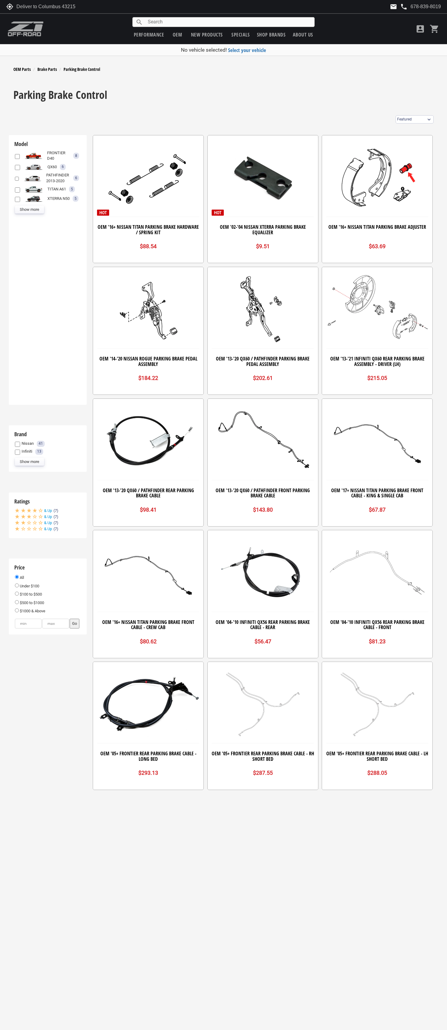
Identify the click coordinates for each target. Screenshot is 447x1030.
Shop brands (271, 34)
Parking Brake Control (82, 69)
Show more (29, 209)
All (21, 577)
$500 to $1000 (31, 602)
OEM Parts (22, 69)
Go (74, 623)
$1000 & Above (32, 611)
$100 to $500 (30, 594)
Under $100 (29, 586)
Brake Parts (47, 69)
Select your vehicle (247, 50)
